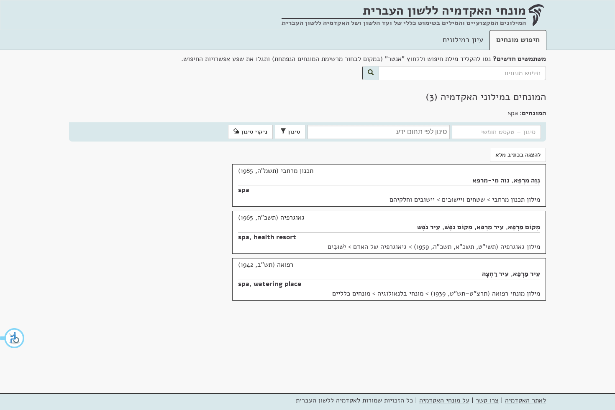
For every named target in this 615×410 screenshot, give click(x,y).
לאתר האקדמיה (525, 400)
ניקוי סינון (253, 132)
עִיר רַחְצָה (495, 273)
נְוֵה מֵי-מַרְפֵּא (491, 180)
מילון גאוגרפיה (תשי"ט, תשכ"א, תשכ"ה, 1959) (477, 246)
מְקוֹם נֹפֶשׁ (458, 227)
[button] (12, 338)
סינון (293, 132)
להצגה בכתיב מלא (518, 155)
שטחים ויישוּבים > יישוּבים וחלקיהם (437, 199)
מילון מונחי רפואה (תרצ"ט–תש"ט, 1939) (485, 293)
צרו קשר (487, 400)
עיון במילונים (463, 40)
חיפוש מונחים (518, 40)
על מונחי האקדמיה (444, 400)
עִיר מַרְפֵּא (490, 227)
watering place (277, 284)
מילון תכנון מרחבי (516, 199)
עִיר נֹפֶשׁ (428, 227)
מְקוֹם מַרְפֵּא (524, 227)
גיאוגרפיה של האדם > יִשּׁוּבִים (367, 246)
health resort (275, 237)
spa (243, 190)
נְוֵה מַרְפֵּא (527, 180)
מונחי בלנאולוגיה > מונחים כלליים (377, 293)
